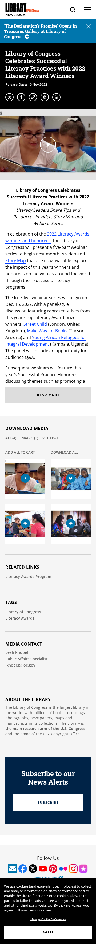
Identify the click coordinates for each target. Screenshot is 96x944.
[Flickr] (63, 868)
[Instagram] (73, 868)
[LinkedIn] (56, 97)
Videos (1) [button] (50, 438)
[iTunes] (83, 868)
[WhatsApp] (45, 97)
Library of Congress (23, 611)
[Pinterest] (53, 868)
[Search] (72, 9)
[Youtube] (43, 868)
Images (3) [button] (29, 438)
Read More (48, 394)
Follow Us (48, 858)
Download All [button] (64, 452)
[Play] (48, 145)
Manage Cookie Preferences (48, 919)
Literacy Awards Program (28, 576)
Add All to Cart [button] (20, 452)
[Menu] (87, 9)
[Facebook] (21, 97)
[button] (88, 26)
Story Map (15, 260)
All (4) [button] (10, 438)
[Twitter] (9, 97)
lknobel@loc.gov (20, 665)
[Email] (12, 868)
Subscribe (48, 802)
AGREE (48, 932)
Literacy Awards (19, 618)
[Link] (33, 97)
